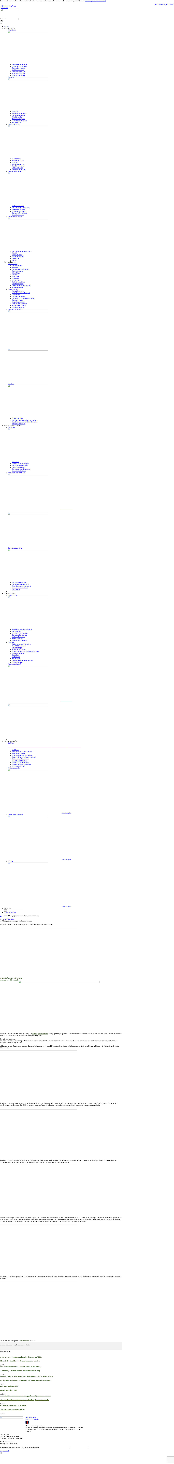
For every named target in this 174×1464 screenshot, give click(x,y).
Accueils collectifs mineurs (16, 473)
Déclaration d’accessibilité (79, 1447)
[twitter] (26, 1422)
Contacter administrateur (96, 1447)
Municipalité (12, 30)
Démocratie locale (14, 124)
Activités (11, 642)
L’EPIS (10, 861)
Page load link (4, 1451)
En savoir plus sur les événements (95, 1)
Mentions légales (45, 1447)
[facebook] (25, 1422)
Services (11, 919)
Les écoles (11, 427)
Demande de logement (15, 309)
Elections (11, 384)
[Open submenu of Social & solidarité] (16, 741)
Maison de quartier (14, 768)
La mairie (11, 77)
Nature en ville (12, 595)
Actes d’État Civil (13, 289)
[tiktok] (28, 1422)
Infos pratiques (12, 264)
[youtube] (27, 1422)
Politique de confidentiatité (60, 1447)
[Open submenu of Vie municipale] (14, 28)
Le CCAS (11, 743)
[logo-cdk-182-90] (10, 10)
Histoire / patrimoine (14, 171)
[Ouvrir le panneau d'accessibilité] (1, 1453)
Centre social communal (15, 815)
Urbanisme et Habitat (15, 217)
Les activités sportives (15, 548)
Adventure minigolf (14, 664)
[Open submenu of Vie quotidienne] (15, 262)
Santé (6, 919)
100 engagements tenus (40, 1034)
